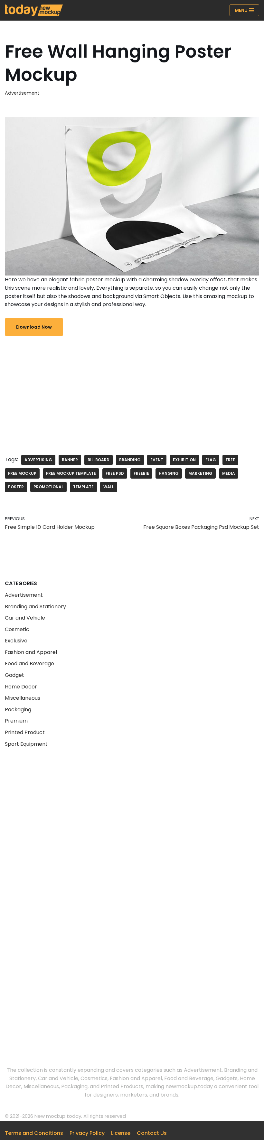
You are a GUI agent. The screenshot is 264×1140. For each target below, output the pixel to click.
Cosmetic (17, 629)
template (83, 487)
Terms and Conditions (34, 1133)
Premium (16, 720)
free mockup (22, 473)
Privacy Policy (87, 1133)
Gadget (14, 675)
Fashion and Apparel (31, 652)
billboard (98, 460)
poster (16, 487)
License (120, 1133)
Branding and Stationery (35, 606)
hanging (169, 473)
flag (210, 460)
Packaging (18, 709)
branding (130, 460)
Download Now (34, 327)
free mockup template (71, 473)
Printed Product (25, 732)
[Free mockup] (34, 10)
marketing (200, 473)
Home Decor (21, 686)
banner (70, 460)
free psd (115, 473)
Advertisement (22, 93)
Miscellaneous (22, 698)
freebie (141, 473)
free (230, 460)
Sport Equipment (26, 744)
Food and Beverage (29, 663)
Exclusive (16, 640)
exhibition (184, 460)
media (228, 473)
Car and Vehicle (25, 617)
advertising (38, 460)
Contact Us (152, 1133)
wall (108, 487)
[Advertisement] (132, 390)
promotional (48, 487)
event (156, 460)
